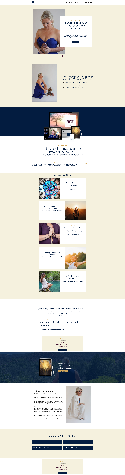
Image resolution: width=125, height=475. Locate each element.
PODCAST (79, 2)
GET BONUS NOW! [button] (63, 371)
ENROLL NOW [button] (62, 349)
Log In (91, 2)
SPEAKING (73, 2)
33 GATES (68, 2)
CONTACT (87, 2)
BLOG (83, 2)
